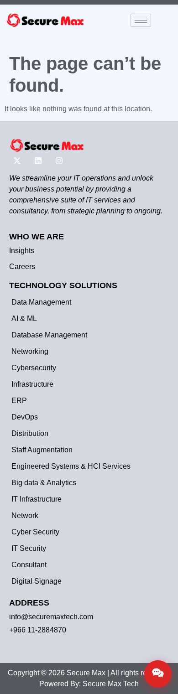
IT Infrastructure (36, 499)
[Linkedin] (38, 160)
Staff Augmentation (42, 450)
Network (24, 515)
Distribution (29, 433)
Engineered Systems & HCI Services (71, 466)
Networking (29, 351)
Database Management (49, 335)
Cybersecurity (33, 368)
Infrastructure (32, 384)
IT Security (28, 548)
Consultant (29, 565)
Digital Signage (36, 581)
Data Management (41, 302)
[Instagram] (59, 160)
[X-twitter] (17, 160)
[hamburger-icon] (141, 20)
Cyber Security (35, 532)
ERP (19, 400)
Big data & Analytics (43, 483)
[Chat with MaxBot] (158, 674)
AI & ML (24, 318)
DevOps (24, 417)
